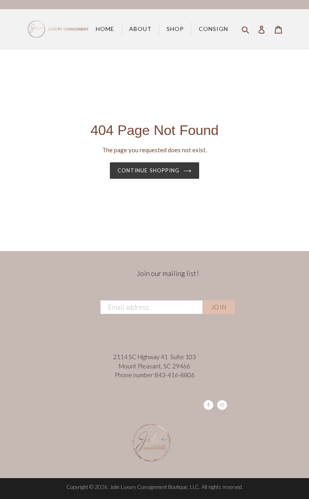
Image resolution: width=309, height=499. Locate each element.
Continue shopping (148, 170)
